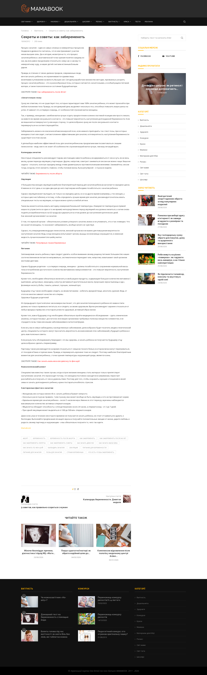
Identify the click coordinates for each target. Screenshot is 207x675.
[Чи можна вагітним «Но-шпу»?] (29, 601)
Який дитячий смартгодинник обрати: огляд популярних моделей (170, 200)
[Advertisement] (131, 8)
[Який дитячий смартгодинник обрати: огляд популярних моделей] (146, 200)
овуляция (73, 448)
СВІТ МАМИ (26, 22)
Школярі (143, 179)
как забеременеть (87, 438)
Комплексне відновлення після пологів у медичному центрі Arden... (113, 553)
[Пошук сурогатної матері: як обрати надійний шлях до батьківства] (76, 535)
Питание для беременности (94, 448)
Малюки (143, 150)
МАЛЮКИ (54, 22)
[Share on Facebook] (78, 489)
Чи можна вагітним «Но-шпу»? (53, 598)
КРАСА (126, 22)
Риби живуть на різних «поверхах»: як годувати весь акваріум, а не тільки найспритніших (171, 258)
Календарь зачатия (56, 448)
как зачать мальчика (108, 443)
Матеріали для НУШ (149, 156)
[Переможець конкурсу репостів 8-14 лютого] (86, 601)
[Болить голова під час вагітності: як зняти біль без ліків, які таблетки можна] (29, 635)
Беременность (39, 438)
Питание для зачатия (32, 452)
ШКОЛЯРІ (86, 22)
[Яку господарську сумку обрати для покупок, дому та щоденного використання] (146, 239)
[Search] (184, 22)
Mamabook (26, 428)
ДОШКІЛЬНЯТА (70, 22)
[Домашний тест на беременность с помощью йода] (29, 618)
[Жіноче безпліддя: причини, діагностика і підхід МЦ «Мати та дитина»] (38, 535)
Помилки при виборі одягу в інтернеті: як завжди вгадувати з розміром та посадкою (171, 219)
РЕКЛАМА (149, 22)
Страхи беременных (75, 452)
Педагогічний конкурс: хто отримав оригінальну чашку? (113, 632)
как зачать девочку (85, 443)
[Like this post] (75, 489)
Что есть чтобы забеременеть (101, 452)
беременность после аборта (62, 438)
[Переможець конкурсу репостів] (86, 618)
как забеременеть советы (61, 443)
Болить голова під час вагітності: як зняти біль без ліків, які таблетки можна (55, 634)
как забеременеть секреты (34, 443)
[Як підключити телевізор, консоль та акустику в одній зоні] (146, 278)
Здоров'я (144, 132)
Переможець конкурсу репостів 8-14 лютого (109, 598)
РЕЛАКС (99, 22)
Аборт (25, 438)
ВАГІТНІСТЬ (113, 22)
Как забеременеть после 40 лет (113, 438)
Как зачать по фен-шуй (33, 448)
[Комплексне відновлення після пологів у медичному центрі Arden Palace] (113, 535)
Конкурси (144, 138)
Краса (142, 144)
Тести (138, 22)
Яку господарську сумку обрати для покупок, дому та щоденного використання (171, 239)
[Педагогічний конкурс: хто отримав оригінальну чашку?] (86, 635)
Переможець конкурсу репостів (109, 615)
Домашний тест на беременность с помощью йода (54, 617)
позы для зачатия (54, 452)
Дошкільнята (146, 126)
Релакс (143, 161)
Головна (25, 30)
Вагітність (38, 30)
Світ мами (144, 167)
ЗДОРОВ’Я (41, 22)
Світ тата (144, 173)
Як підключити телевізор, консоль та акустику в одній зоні (171, 277)
